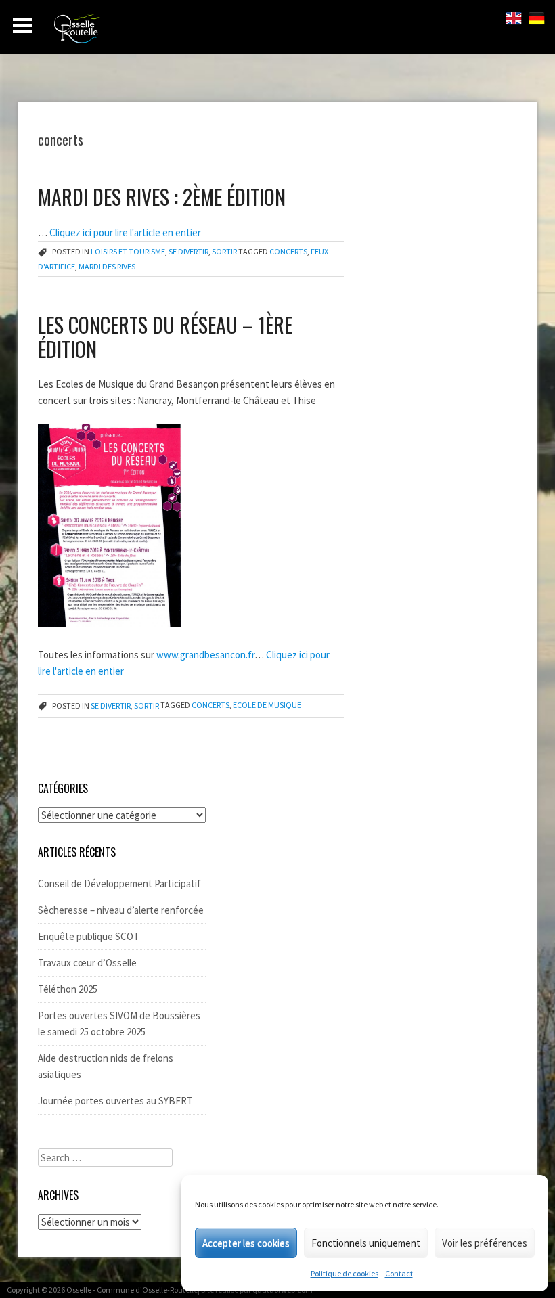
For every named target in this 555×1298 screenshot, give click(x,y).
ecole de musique (267, 705)
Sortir (224, 251)
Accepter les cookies (246, 1242)
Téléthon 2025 (67, 989)
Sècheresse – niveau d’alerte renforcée (121, 909)
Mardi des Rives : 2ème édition (162, 196)
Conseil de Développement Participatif (119, 883)
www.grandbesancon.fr (204, 654)
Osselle (78, 1289)
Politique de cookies (344, 1273)
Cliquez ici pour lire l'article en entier (125, 232)
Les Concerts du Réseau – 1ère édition (165, 336)
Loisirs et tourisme (128, 251)
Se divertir (188, 251)
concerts (288, 251)
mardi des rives (107, 266)
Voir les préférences (484, 1242)
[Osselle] (128, 32)
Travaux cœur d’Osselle (87, 962)
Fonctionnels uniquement (365, 1242)
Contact (399, 1273)
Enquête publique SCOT (88, 936)
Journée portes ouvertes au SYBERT (115, 1100)
